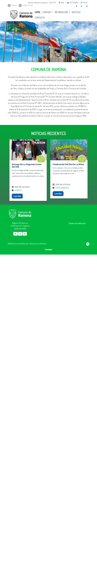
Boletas (14, 5)
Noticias (76, 12)
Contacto (40, 17)
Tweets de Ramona (76, 223)
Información (61, 12)
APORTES (17, 190)
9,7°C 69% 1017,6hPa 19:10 (57, 2)
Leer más (16, 196)
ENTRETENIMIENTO (61, 188)
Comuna (46, 12)
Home (37, 12)
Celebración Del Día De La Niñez (68, 164)
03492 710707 (27, 5)
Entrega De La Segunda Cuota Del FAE (26, 165)
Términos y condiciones (37, 243)
